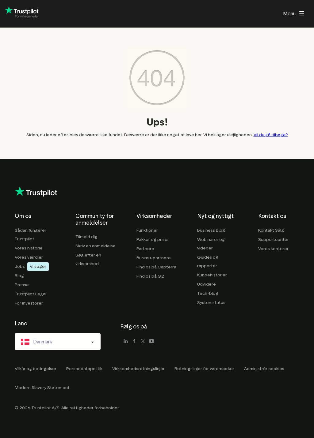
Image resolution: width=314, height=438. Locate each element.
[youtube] (151, 341)
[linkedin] (126, 341)
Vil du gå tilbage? (271, 134)
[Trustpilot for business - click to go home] (22, 13)
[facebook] (134, 341)
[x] (143, 341)
